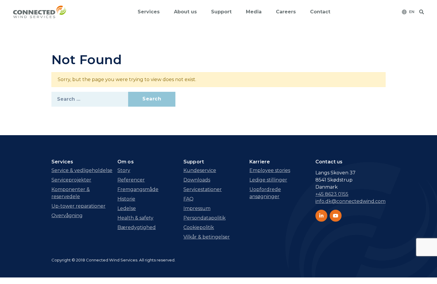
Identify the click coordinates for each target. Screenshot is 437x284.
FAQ (188, 199)
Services (149, 12)
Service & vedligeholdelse (81, 170)
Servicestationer (202, 189)
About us (185, 12)
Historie (126, 199)
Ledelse (126, 208)
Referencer (131, 180)
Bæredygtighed (136, 227)
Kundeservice (199, 170)
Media (254, 12)
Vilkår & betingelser (206, 237)
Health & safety (135, 218)
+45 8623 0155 (331, 194)
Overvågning (67, 215)
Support (221, 12)
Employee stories (269, 170)
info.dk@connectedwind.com (350, 201)
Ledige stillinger (268, 180)
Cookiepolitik (198, 227)
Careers (286, 12)
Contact (320, 12)
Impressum (196, 208)
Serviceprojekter (71, 180)
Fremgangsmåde (137, 189)
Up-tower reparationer (78, 206)
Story (123, 170)
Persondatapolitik (204, 218)
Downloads (196, 180)
